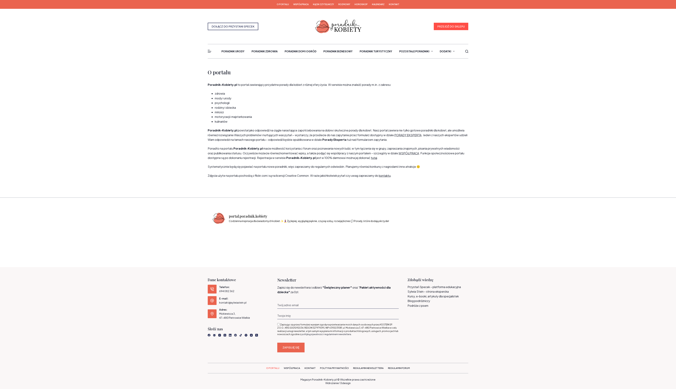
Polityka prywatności (334, 368)
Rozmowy (344, 4)
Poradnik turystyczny (376, 51)
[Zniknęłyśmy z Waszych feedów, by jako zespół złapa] (418, 238)
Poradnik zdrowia (265, 51)
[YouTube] (251, 335)
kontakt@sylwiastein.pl (232, 302)
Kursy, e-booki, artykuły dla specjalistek (433, 296)
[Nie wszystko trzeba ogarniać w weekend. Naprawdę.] (322, 238)
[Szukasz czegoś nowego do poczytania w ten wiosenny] (450, 238)
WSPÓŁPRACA (409, 153)
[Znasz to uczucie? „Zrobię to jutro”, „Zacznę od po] (258, 238)
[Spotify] (246, 335)
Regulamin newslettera (368, 368)
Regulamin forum (399, 368)
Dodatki (445, 51)
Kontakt (394, 4)
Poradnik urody (233, 51)
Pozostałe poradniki (414, 51)
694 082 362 (226, 291)
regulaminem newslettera (337, 334)
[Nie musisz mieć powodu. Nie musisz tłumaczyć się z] (354, 238)
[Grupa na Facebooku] (214, 335)
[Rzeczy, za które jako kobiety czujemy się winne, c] (290, 238)
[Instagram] (219, 335)
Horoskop (361, 4)
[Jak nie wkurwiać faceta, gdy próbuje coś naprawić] (386, 238)
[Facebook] (209, 335)
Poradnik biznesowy (338, 51)
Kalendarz (378, 4)
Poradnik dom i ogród (300, 51)
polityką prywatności (312, 334)
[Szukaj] (466, 51)
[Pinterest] (235, 335)
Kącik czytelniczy (323, 4)
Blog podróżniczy (419, 301)
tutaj (374, 158)
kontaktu (385, 175)
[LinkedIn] (230, 335)
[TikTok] (240, 335)
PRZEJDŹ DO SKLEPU (451, 26)
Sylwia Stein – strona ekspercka (428, 291)
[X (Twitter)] (256, 335)
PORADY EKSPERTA (407, 135)
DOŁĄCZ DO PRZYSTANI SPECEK (233, 26)
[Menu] (209, 51)
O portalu (283, 4)
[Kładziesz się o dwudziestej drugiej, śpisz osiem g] (226, 238)
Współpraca (301, 4)
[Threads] (225, 335)
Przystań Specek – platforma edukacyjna (434, 287)
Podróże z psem (418, 305)
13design (345, 383)
